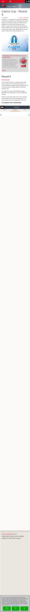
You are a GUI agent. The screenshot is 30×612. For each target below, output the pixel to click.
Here (6, 602)
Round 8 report (6, 79)
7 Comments (25, 17)
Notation (15, 110)
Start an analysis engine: (8, 534)
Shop (3, 1)
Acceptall (24, 608)
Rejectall (15, 608)
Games (24, 110)
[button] (10, 1)
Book (5, 110)
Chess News (12, 7)
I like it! (20, 17)
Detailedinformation (7, 608)
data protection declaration (14, 604)
